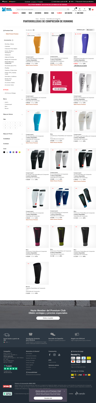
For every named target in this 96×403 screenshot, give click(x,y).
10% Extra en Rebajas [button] (10, 93)
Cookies (71, 393)
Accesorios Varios (9, 85)
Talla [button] (4, 119)
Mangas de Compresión (11, 59)
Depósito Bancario (75, 364)
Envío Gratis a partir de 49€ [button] (63, 1)
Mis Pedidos (29, 353)
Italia (7, 342)
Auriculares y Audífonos (10, 76)
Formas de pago (30, 362)
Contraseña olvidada (31, 356)
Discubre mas (46, 388)
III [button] (15, 122)
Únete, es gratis (48, 318)
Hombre (24, 13)
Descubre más (48, 398)
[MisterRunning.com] (8, 9)
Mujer (30, 13)
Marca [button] (5, 99)
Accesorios (38, 13)
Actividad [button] (6, 143)
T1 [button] (20, 125)
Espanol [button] (12, 1)
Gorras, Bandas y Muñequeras (9, 51)
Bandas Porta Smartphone (8, 79)
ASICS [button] (6, 102)
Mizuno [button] (6, 108)
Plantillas (7, 68)
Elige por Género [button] (8, 114)
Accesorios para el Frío (10, 65)
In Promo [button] (5, 89)
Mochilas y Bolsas (9, 44)
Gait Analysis (68, 13)
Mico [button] (6, 106)
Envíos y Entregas (30, 360)
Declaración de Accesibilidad (33, 374)
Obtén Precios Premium (12, 34)
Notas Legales (29, 365)
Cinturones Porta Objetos (11, 48)
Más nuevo (90, 29)
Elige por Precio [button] (7, 133)
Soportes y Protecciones (11, 70)
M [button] (5, 125)
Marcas (46, 13)
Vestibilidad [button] (6, 138)
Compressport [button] (8, 104)
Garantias (28, 367)
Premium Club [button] (8, 30)
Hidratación (7, 54)
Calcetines (7, 46)
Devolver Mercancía (31, 358)
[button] (5, 1)
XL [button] (15, 125)
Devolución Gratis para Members (85, 1)
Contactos (28, 369)
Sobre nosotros (52, 367)
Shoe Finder (80, 13)
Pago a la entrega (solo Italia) (78, 367)
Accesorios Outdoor (10, 82)
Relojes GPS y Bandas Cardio (10, 73)
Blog (52, 13)
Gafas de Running (9, 57)
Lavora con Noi (52, 362)
